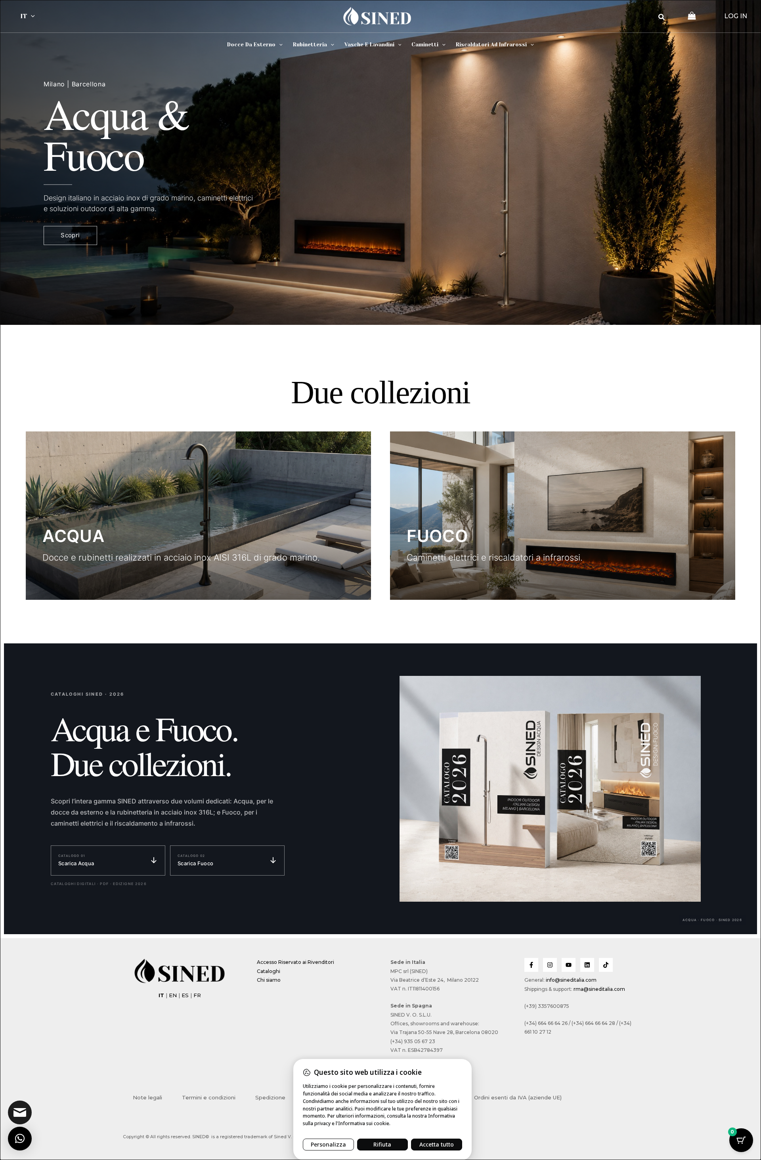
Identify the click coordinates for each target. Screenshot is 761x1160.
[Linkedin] (587, 965)
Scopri (70, 235)
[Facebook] (531, 965)
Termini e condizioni (208, 1097)
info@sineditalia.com (571, 980)
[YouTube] (569, 965)
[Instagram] (550, 965)
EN (173, 995)
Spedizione (270, 1097)
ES (185, 995)
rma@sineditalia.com (599, 989)
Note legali (147, 1097)
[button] (31, 16)
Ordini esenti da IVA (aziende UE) (518, 1097)
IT (23, 16)
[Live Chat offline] (20, 1112)
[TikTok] (606, 965)
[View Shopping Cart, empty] (691, 16)
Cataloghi (268, 971)
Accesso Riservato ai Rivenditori (295, 962)
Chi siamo (269, 980)
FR (197, 995)
